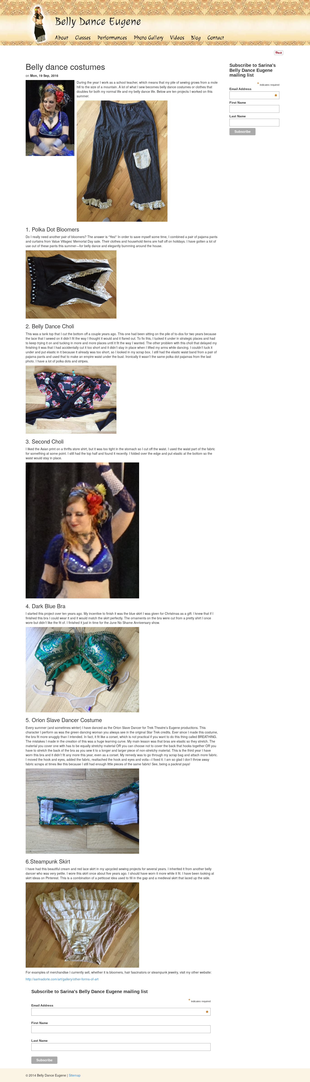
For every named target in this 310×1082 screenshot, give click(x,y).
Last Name (39, 1040)
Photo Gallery (148, 37)
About (61, 37)
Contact (215, 37)
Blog (196, 37)
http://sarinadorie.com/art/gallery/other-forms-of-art (62, 979)
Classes (83, 37)
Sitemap (75, 1075)
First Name (39, 1023)
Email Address (119, 1005)
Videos (177, 37)
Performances (112, 37)
